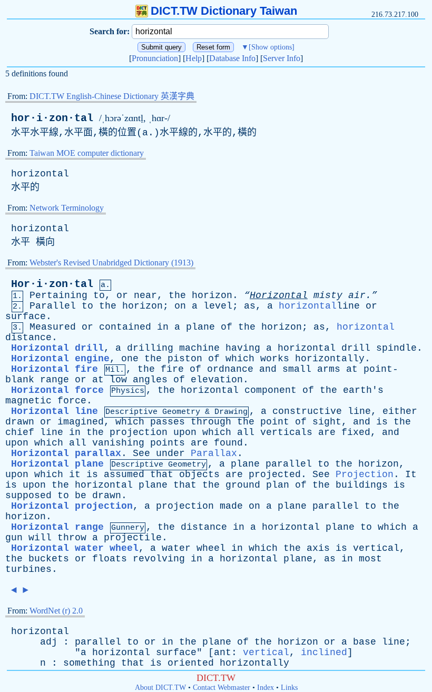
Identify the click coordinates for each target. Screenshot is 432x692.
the (177, 295)
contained (125, 327)
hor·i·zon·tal (52, 118)
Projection (365, 474)
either (399, 411)
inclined (324, 652)
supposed (28, 495)
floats (109, 558)
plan (277, 485)
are (327, 432)
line (359, 411)
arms (328, 369)
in (163, 327)
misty (327, 295)
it (75, 474)
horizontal (40, 174)
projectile (133, 537)
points (167, 443)
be (80, 495)
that (161, 474)
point (274, 422)
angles (150, 379)
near (145, 295)
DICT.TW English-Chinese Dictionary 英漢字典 (112, 96)
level (217, 306)
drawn (19, 422)
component (270, 390)
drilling (150, 348)
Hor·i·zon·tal (52, 284)
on (180, 306)
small (296, 369)
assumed (124, 474)
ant (222, 652)
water (176, 548)
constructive (307, 411)
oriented (191, 663)
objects (199, 474)
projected (275, 474)
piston (185, 358)
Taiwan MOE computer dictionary (87, 153)
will (40, 537)
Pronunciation (155, 58)
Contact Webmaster (221, 687)
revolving (159, 558)
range (54, 379)
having (242, 348)
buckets (48, 558)
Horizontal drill (57, 348)
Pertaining (58, 295)
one (130, 358)
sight (326, 422)
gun (14, 537)
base (364, 642)
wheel (211, 548)
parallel (289, 464)
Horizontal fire (54, 369)
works (274, 358)
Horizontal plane (57, 464)
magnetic (28, 401)
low (118, 379)
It (411, 474)
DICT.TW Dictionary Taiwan (224, 10)
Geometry (181, 412)
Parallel (53, 306)
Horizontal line (54, 411)
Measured (53, 327)
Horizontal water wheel (75, 548)
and (268, 369)
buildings (362, 485)
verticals (286, 432)
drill (355, 348)
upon (185, 432)
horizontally (330, 358)
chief (19, 432)
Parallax (214, 453)
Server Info (281, 58)
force (71, 401)
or (122, 295)
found (228, 443)
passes (167, 422)
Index (265, 687)
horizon (212, 295)
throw (71, 537)
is (382, 422)
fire (172, 369)
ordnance (230, 369)
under (170, 453)
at (352, 369)
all (245, 432)
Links (289, 687)
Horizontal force (57, 390)
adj (48, 642)
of (226, 327)
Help (193, 58)
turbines (28, 569)
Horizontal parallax (66, 453)
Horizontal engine (60, 358)
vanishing (118, 443)
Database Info (232, 58)
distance (28, 337)
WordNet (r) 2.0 (56, 610)
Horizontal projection (72, 506)
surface (25, 316)
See (141, 453)
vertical (376, 548)
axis (318, 548)
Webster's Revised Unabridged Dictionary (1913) (111, 262)
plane (200, 327)
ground (242, 485)
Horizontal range (57, 527)
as (250, 306)
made (231, 506)
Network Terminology (67, 207)
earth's (363, 390)
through (211, 422)
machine (199, 348)
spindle (396, 348)
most (370, 558)
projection (139, 432)
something (89, 663)
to (99, 295)
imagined (80, 422)
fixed (355, 432)
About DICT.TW (160, 687)
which (239, 358)
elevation (217, 379)
